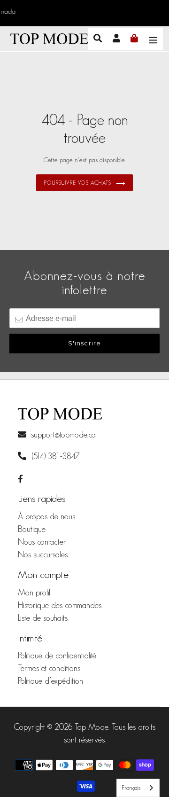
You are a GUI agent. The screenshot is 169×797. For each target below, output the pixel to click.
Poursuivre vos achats (77, 183)
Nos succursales (43, 554)
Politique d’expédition (50, 681)
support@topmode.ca (63, 434)
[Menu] (153, 39)
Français (131, 787)
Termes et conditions (49, 668)
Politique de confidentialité (57, 655)
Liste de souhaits (43, 618)
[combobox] (138, 788)
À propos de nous (46, 516)
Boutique (32, 529)
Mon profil (34, 592)
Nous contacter (42, 542)
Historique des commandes (59, 605)
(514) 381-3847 (54, 456)
